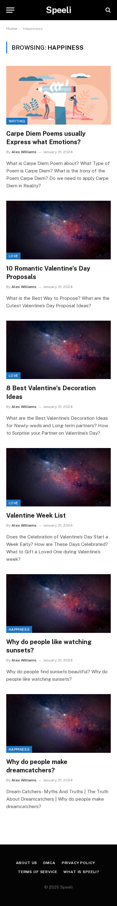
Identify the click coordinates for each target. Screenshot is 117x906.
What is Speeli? (81, 872)
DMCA (49, 863)
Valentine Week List (36, 515)
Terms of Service (37, 872)
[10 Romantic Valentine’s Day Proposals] (58, 230)
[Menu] (10, 10)
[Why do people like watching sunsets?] (58, 603)
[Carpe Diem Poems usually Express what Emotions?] (58, 95)
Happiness (19, 629)
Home (11, 28)
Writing (17, 121)
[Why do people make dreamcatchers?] (58, 723)
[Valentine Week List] (58, 477)
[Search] (107, 10)
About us (26, 863)
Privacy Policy (78, 863)
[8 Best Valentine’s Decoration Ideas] (58, 350)
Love (13, 256)
